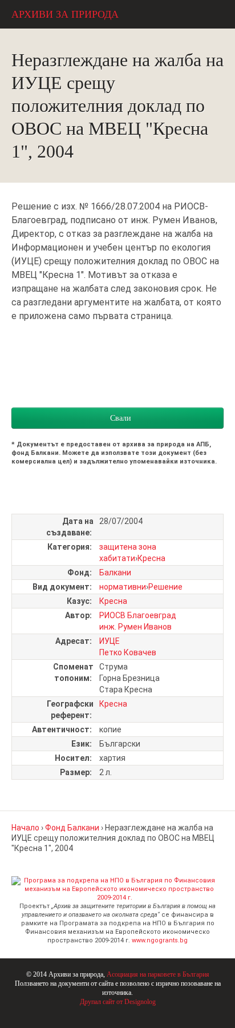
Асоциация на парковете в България (158, 974)
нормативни (122, 586)
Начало (25, 827)
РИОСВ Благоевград (137, 615)
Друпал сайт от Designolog (118, 1002)
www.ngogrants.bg (160, 940)
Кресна (151, 558)
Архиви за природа (65, 14)
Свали (120, 418)
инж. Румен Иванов (135, 626)
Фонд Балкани (72, 827)
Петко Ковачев (127, 652)
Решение (165, 586)
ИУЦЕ (109, 641)
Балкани (115, 572)
